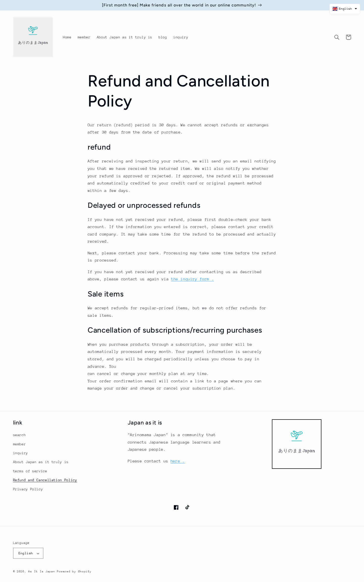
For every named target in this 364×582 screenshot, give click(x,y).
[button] (337, 37)
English (26, 553)
